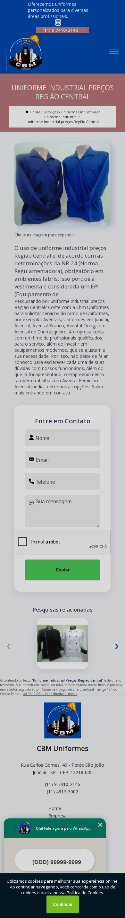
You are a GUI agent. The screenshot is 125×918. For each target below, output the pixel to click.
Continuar (62, 904)
